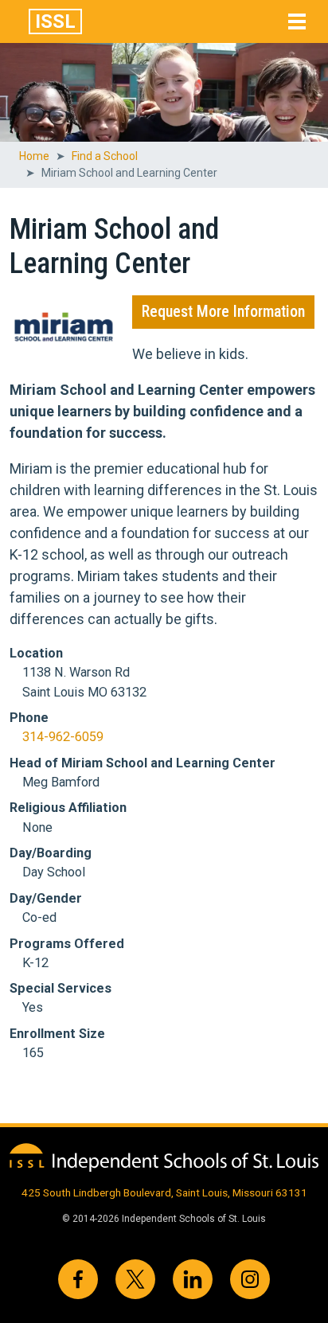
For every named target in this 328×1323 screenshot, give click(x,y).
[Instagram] (250, 1279)
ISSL (55, 21)
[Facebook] (78, 1279)
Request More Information (223, 311)
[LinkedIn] (193, 1279)
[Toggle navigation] (296, 21)
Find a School (105, 156)
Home (34, 156)
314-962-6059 (62, 736)
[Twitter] (135, 1279)
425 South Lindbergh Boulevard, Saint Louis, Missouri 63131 (164, 1192)
